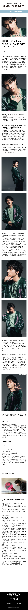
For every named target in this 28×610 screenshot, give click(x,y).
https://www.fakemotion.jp (19, 561)
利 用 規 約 (19, 603)
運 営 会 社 (9, 603)
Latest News (18, 11)
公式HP (9, 441)
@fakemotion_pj (15, 563)
